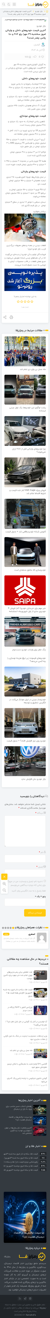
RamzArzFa (31, 1315)
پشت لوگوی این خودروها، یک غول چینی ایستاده (27, 409)
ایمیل (39, 867)
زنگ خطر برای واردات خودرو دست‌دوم (29, 649)
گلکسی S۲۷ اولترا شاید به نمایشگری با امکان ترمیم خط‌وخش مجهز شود (27, 1065)
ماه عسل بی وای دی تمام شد (33, 369)
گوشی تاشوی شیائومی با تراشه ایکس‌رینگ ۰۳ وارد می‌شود (27, 1080)
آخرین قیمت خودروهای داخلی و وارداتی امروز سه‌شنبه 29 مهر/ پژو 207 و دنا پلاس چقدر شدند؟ (25, 34)
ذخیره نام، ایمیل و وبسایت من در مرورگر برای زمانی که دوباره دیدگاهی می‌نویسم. (26, 883)
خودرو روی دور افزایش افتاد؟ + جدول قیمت (26, 741)
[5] (42, 57)
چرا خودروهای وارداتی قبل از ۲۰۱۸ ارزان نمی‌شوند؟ (29, 450)
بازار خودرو (39, 11)
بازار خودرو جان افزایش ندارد (33, 779)
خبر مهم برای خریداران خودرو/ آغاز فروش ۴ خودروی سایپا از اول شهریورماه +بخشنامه (27, 609)
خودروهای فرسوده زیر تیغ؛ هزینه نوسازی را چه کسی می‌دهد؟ (26, 659)
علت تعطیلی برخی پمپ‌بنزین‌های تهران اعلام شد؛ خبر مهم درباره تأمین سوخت (17, 975)
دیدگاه (39, 813)
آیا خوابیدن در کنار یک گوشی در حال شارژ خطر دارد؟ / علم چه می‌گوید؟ (26, 1023)
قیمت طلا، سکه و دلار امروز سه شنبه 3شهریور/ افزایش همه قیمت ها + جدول (17, 993)
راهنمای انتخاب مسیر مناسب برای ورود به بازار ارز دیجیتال (19, 1108)
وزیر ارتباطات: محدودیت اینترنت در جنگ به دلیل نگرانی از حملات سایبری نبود (25, 1037)
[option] (25, 1153)
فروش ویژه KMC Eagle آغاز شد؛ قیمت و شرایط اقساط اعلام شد (27, 491)
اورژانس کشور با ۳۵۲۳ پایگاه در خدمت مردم (20, 1009)
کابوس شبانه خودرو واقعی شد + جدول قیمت (25, 531)
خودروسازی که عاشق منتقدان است (30, 570)
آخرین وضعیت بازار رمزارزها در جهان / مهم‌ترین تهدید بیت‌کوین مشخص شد (18, 1130)
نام (41, 852)
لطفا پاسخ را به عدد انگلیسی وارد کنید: (28, 891)
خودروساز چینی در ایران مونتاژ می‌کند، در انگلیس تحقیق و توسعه (27, 701)
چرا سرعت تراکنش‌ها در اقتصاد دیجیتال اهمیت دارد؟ (20, 1118)
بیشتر (6, 934)
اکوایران (37, 45)
